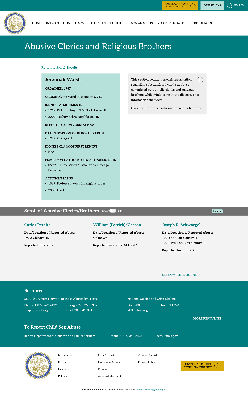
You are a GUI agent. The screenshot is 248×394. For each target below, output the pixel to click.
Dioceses (98, 23)
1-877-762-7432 (45, 305)
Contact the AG (147, 355)
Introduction (58, 23)
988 (137, 305)
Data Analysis (140, 23)
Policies (117, 23)
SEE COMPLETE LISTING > (181, 275)
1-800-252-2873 (131, 336)
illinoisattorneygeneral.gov (151, 389)
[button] (180, 5)
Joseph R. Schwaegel (181, 225)
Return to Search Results (59, 67)
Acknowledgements (110, 376)
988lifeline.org (138, 310)
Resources (203, 23)
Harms (80, 23)
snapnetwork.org (36, 310)
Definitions (212, 5)
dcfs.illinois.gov (167, 336)
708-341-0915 (84, 310)
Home (36, 23)
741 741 (174, 305)
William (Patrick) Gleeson (117, 225)
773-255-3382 (87, 305)
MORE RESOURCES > (208, 318)
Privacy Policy (146, 362)
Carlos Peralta (37, 225)
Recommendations (173, 23)
